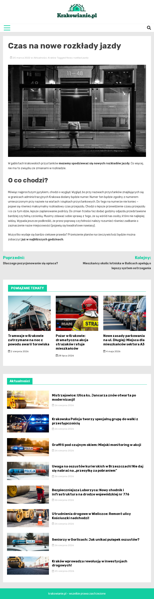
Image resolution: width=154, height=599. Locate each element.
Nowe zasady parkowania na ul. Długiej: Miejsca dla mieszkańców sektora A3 (124, 340)
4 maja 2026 (112, 351)
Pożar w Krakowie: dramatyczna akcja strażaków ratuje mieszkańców (72, 342)
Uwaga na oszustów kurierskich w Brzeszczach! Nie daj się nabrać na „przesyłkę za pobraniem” (97, 468)
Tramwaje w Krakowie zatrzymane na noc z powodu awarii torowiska (28, 340)
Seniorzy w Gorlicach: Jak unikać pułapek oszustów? (95, 539)
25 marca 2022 (21, 57)
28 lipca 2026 (66, 355)
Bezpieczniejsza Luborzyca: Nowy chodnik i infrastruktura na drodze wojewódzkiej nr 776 (90, 492)
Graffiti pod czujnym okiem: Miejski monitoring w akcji (96, 445)
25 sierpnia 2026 (64, 571)
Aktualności (40, 57)
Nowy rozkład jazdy (77, 57)
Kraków (52, 57)
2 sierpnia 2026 (19, 351)
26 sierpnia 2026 (64, 405)
